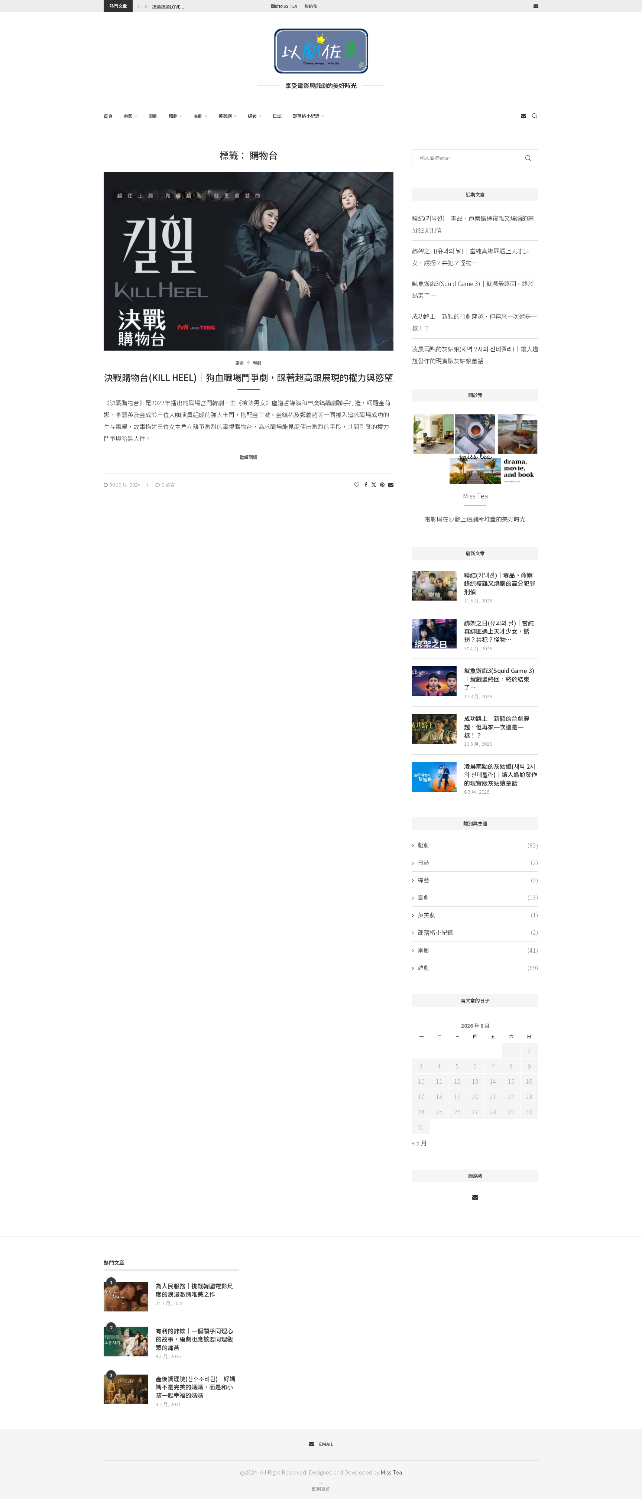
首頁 (108, 116)
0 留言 (168, 484)
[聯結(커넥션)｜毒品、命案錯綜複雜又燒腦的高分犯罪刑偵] (434, 586)
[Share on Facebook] (365, 484)
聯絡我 (311, 6)
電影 (128, 116)
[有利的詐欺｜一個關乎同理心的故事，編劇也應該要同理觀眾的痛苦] (126, 1341)
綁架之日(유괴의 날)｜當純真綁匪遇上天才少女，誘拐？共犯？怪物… (499, 631)
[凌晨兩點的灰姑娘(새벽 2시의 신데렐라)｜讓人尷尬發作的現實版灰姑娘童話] (434, 777)
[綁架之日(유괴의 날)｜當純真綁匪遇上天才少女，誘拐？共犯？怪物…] (434, 633)
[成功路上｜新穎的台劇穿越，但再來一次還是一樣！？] (434, 729)
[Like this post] (356, 484)
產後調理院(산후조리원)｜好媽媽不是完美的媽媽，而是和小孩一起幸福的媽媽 (196, 1387)
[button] (139, 6)
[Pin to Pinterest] (382, 484)
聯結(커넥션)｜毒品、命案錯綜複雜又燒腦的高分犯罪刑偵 (499, 583)
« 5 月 (419, 1142)
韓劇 (173, 116)
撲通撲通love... (168, 6)
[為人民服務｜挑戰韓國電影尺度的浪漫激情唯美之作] (126, 1296)
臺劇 (198, 116)
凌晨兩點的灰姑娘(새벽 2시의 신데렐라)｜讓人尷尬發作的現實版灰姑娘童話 (500, 774)
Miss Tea (391, 1472)
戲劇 (153, 116)
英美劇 (225, 116)
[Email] (536, 6)
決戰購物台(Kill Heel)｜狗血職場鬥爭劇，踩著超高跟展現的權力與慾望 (248, 377)
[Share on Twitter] (373, 484)
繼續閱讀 (248, 457)
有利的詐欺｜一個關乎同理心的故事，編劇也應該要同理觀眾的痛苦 (194, 1339)
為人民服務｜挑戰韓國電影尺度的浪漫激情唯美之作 (194, 1290)
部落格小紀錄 (306, 116)
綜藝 (252, 116)
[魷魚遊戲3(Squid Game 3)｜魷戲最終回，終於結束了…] (434, 681)
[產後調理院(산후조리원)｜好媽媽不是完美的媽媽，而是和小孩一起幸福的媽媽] (126, 1389)
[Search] (534, 116)
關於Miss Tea (284, 6)
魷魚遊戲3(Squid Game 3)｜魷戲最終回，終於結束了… (499, 678)
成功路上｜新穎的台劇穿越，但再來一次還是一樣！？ (496, 726)
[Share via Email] (390, 484)
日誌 (277, 116)
